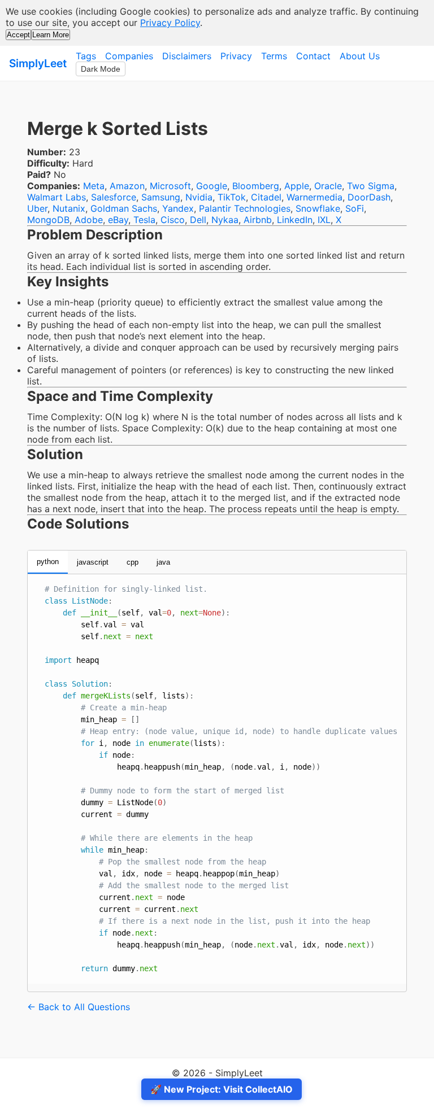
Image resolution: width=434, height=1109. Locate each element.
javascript (92, 562)
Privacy (236, 56)
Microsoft (170, 185)
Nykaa (224, 219)
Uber (37, 208)
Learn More (50, 34)
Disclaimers (186, 56)
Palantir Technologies (244, 208)
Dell (198, 219)
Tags (86, 56)
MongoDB (48, 219)
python (48, 561)
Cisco (172, 219)
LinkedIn (295, 219)
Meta (94, 185)
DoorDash (369, 197)
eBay (118, 219)
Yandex (178, 208)
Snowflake (318, 208)
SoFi (354, 208)
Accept (18, 34)
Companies (129, 56)
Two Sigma (370, 185)
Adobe (89, 219)
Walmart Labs (56, 197)
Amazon (127, 185)
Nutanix (69, 208)
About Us (360, 56)
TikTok (232, 197)
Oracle (328, 185)
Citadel (266, 197)
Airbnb (258, 219)
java (163, 562)
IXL (324, 219)
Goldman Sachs (123, 208)
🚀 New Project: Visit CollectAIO (221, 1089)
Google (211, 185)
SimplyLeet (38, 63)
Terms (274, 56)
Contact (313, 56)
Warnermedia (314, 197)
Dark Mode (100, 68)
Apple (296, 185)
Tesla (144, 219)
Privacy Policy (170, 22)
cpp (132, 562)
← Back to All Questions (78, 1006)
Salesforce (113, 197)
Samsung (160, 197)
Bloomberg (255, 185)
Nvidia (198, 197)
